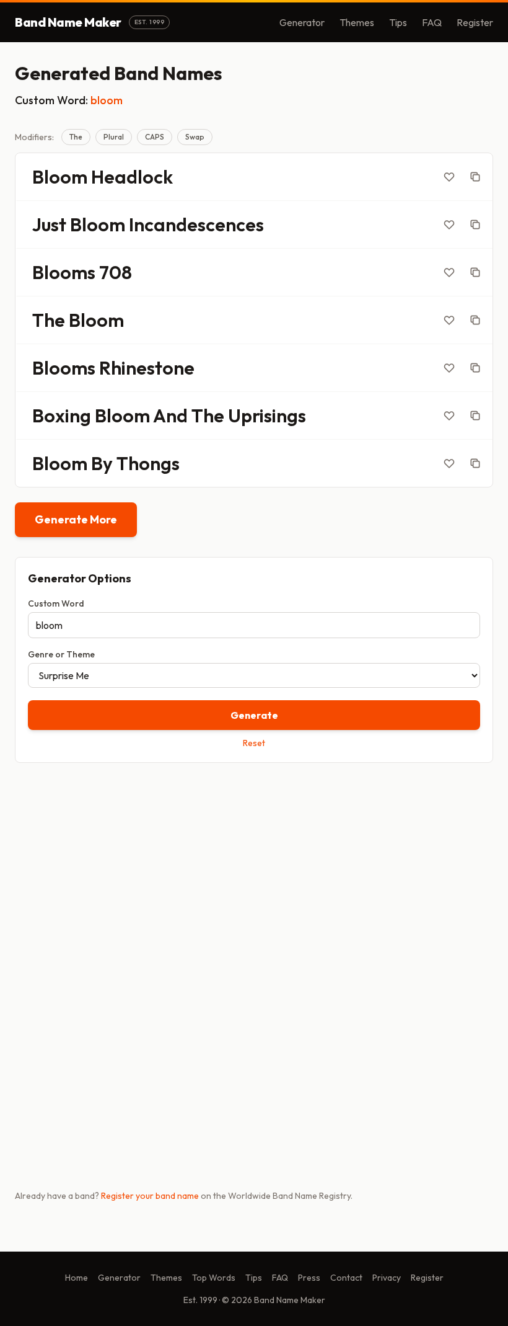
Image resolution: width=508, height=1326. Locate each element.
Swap (194, 136)
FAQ (432, 22)
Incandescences (196, 224)
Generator (302, 22)
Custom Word (56, 603)
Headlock (132, 177)
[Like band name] (449, 176)
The (75, 136)
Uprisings (267, 415)
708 (115, 272)
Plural (113, 136)
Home (76, 1277)
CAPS (154, 136)
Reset (254, 743)
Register (475, 22)
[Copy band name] (475, 176)
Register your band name (150, 1195)
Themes (356, 22)
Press (309, 1277)
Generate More (76, 519)
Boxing (61, 415)
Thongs (148, 463)
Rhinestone (147, 368)
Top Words (213, 1277)
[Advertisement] (254, 869)
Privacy (386, 1277)
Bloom (59, 177)
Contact (346, 1277)
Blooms (63, 272)
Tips (398, 22)
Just (49, 224)
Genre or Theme (61, 654)
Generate (254, 715)
